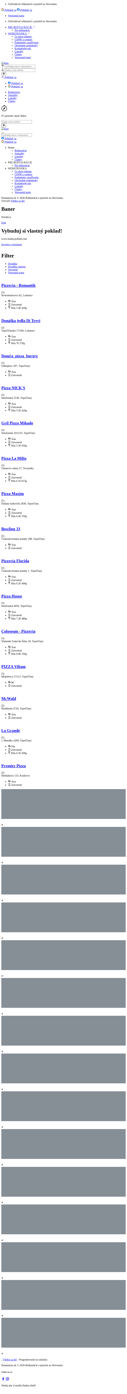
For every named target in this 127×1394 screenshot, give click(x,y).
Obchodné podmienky (26, 45)
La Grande (10, 730)
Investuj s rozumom (11, 244)
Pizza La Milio (13, 458)
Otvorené (13, 269)
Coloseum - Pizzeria (18, 631)
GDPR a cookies (23, 39)
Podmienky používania (27, 42)
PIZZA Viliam (13, 666)
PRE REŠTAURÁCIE (20, 27)
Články (18, 54)
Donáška (12, 263)
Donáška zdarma (16, 266)
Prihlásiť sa (10, 10)
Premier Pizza (13, 766)
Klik (3, 222)
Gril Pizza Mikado (17, 423)
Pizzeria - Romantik (18, 285)
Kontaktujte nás (23, 48)
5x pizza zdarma (23, 36)
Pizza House (11, 596)
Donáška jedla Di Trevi (20, 320)
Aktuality (13, 95)
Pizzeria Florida (15, 561)
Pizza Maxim (12, 493)
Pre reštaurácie (22, 30)
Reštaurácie (14, 92)
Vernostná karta (16, 15)
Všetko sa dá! (17, 200)
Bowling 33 (10, 529)
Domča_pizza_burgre (19, 356)
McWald (8, 698)
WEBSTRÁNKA (17, 33)
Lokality (19, 51)
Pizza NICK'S (13, 388)
